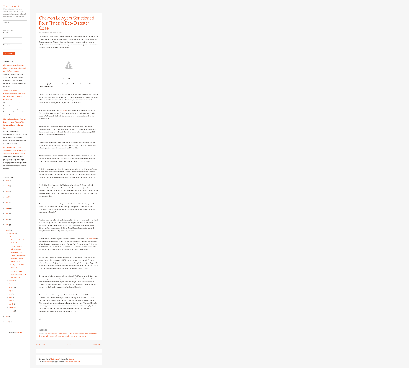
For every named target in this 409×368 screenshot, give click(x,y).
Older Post (97, 344)
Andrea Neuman (73, 333)
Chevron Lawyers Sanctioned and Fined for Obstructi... (18, 274)
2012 (7, 219)
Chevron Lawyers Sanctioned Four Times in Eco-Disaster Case (66, 23)
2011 (7, 225)
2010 (7, 230)
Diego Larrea (89, 333)
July (10, 291)
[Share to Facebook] (46, 330)
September (13, 284)
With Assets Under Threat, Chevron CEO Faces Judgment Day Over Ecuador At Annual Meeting (14, 150)
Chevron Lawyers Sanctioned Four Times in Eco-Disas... (18, 240)
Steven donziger (81, 336)
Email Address (8, 33)
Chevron (81, 333)
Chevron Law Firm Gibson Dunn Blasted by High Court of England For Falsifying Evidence (14, 68)
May (10, 297)
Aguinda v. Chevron (51, 333)
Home (69, 344)
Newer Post (40, 344)
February (12, 307)
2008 (7, 322)
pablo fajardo (71, 336)
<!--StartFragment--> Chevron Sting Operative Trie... (17, 249)
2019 (7, 180)
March (11, 304)
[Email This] (40, 330)
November (12, 233)
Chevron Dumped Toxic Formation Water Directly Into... (17, 258)
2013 (7, 214)
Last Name (7, 45)
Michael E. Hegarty (49, 336)
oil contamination (60, 336)
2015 (7, 202)
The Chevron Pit (11, 6)
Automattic (48, 361)
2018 (7, 186)
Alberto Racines (62, 333)
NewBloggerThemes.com (73, 361)
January (11, 311)
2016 (7, 197)
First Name (7, 39)
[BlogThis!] (42, 330)
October (12, 280)
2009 (7, 316)
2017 (7, 191)
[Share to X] (44, 330)
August (11, 287)
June (10, 294)
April (11, 301)
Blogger (19, 332)
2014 (7, 208)
